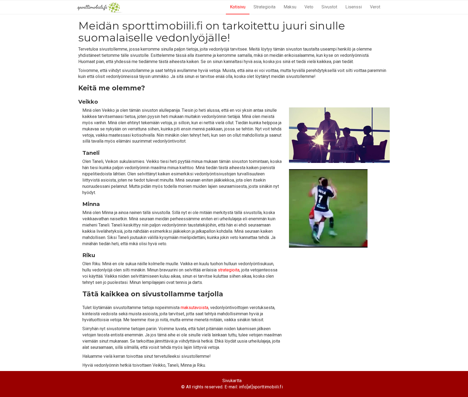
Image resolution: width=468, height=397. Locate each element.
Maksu (290, 6)
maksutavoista (194, 307)
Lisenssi (353, 6)
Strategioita (264, 6)
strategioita (228, 270)
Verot (375, 6)
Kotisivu (237, 6)
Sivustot (329, 6)
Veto (308, 6)
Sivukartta (232, 380)
